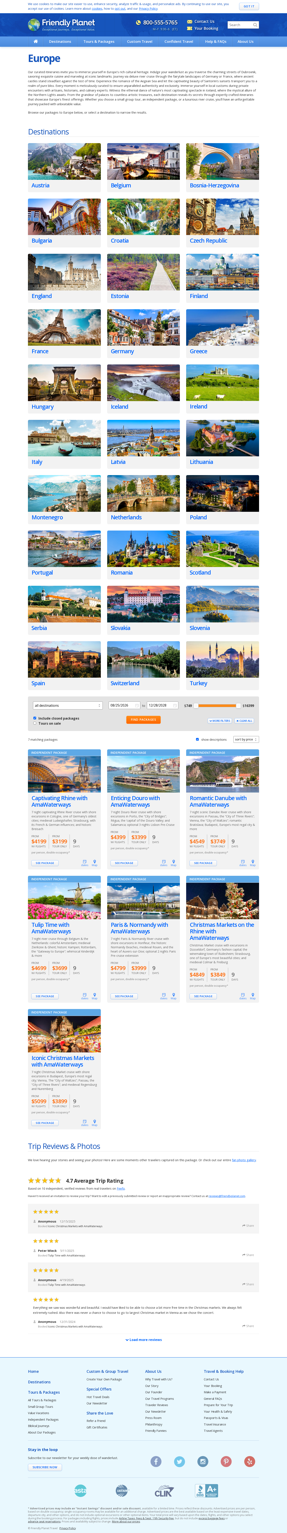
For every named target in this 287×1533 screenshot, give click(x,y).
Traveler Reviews (156, 1405)
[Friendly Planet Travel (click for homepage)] (61, 25)
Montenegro (47, 517)
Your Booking (213, 1386)
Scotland (200, 572)
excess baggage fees (212, 1518)
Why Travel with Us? (158, 1379)
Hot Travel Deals (98, 1397)
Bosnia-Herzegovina (214, 185)
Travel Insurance (215, 1424)
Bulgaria (42, 240)
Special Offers (99, 1389)
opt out (120, 9)
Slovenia (200, 628)
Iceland (119, 406)
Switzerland (125, 683)
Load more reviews (145, 1339)
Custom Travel (139, 41)
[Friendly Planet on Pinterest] (226, 1460)
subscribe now (45, 1467)
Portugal (42, 572)
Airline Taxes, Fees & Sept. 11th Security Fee (146, 1518)
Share (250, 1226)
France (40, 351)
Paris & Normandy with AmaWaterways (139, 927)
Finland (199, 296)
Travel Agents (213, 1430)
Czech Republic (208, 240)
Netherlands (126, 517)
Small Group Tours (40, 1406)
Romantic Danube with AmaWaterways (218, 801)
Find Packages (143, 719)
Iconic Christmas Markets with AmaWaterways (63, 1061)
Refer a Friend (96, 1421)
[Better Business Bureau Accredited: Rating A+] (207, 1490)
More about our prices (126, 1521)
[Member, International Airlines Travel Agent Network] (122, 1490)
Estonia (120, 296)
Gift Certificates (97, 1427)
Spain (38, 683)
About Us (246, 41)
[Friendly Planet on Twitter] (179, 1460)
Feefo (121, 1188)
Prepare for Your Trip (218, 1405)
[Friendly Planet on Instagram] (203, 1460)
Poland (198, 517)
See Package (45, 863)
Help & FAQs (215, 41)
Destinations (60, 41)
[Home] (36, 41)
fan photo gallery (244, 1160)
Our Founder (153, 1392)
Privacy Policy (148, 9)
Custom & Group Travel (107, 1371)
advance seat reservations (44, 1521)
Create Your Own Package (104, 1379)
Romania (122, 572)
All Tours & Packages (42, 1400)
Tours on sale (49, 723)
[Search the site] (255, 25)
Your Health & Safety (218, 1411)
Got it (249, 6)
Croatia (120, 240)
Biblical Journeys (38, 1426)
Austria (40, 185)
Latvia (118, 461)
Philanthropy (153, 1424)
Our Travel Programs (159, 1398)
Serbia (39, 628)
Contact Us (211, 1379)
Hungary (42, 406)
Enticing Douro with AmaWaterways (135, 801)
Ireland (198, 406)
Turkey (198, 683)
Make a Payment (215, 1392)
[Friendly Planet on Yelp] (249, 1460)
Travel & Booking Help (224, 1371)
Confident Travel (179, 41)
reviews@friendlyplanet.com (227, 1196)
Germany (122, 351)
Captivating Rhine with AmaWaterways (59, 801)
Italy (37, 461)
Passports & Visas (216, 1418)
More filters (221, 721)
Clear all (245, 721)
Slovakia (120, 628)
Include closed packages (58, 718)
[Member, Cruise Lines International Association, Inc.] (165, 1490)
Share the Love (100, 1413)
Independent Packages (43, 1419)
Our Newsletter (97, 1403)
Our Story (151, 1386)
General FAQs (213, 1398)
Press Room (153, 1418)
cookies (97, 9)
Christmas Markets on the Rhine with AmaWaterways (222, 931)
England (42, 296)
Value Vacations (38, 1413)
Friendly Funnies (155, 1430)
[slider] (196, 705)
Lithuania (201, 461)
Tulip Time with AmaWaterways (51, 927)
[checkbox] (34, 717)
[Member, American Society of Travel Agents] (80, 1490)
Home (33, 1371)
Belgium (121, 185)
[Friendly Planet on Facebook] (156, 1460)
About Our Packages (42, 1432)
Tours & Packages (99, 41)
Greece (198, 351)
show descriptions (214, 740)
